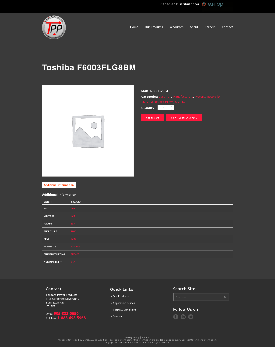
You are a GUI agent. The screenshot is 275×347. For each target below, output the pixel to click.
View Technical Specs (184, 117)
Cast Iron (165, 96)
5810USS (75, 246)
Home (134, 27)
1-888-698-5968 (71, 317)
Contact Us (187, 340)
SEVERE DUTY (163, 102)
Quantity (147, 108)
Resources (176, 27)
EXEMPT (75, 254)
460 (73, 215)
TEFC (73, 231)
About (194, 27)
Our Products (154, 27)
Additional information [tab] (59, 185)
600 (73, 208)
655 (73, 223)
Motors (200, 96)
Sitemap (146, 337)
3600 (73, 238)
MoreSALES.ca (90, 340)
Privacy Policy (132, 337)
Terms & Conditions (125, 309)
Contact (227, 27)
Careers (210, 27)
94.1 (73, 261)
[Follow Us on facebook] (175, 317)
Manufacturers (183, 96)
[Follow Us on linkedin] (183, 317)
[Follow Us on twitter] (190, 317)
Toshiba (180, 102)
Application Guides (124, 303)
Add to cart (152, 117)
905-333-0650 (66, 313)
